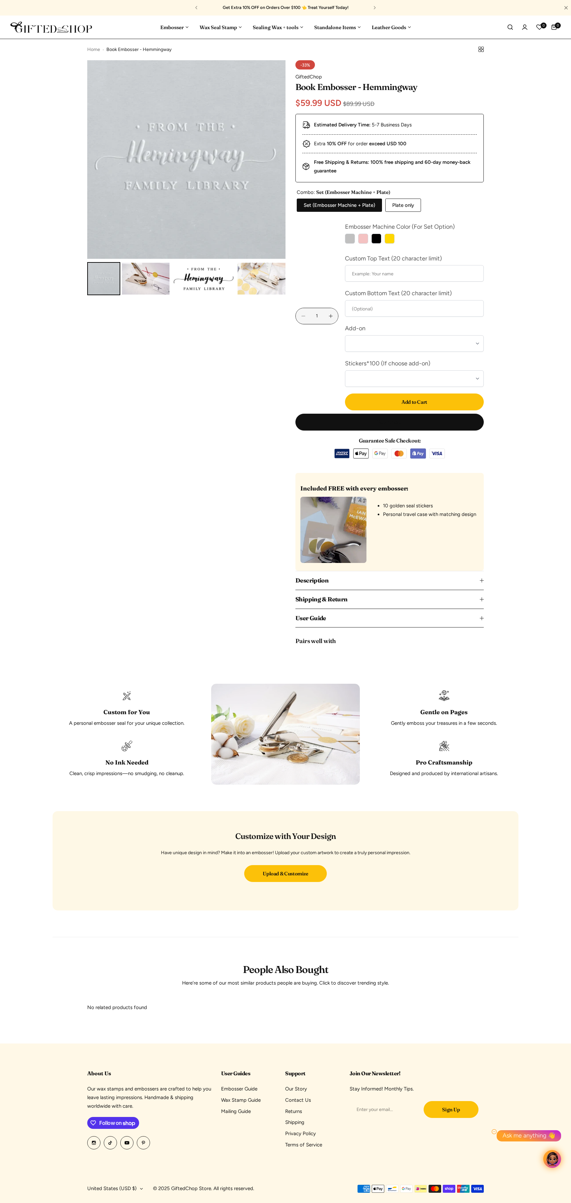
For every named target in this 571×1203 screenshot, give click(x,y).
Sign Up (451, 1109)
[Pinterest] (143, 1142)
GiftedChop (308, 77)
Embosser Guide (239, 1089)
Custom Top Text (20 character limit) (393, 258)
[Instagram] (93, 1142)
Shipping (294, 1122)
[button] (196, 8)
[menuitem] (103, 278)
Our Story (296, 1089)
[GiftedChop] (51, 27)
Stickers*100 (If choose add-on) (387, 363)
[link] (285, 734)
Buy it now (389, 422)
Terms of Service (303, 1145)
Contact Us (298, 1100)
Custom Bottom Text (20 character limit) (398, 293)
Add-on (355, 328)
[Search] (510, 27)
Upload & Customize (285, 873)
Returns (293, 1111)
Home (93, 49)
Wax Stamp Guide (241, 1100)
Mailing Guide (236, 1111)
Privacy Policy (300, 1133)
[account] (524, 27)
